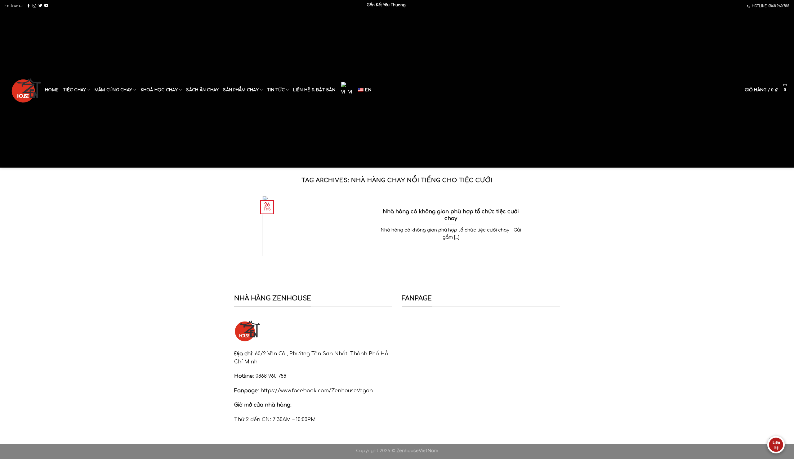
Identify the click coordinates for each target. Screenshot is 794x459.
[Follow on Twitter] (40, 6)
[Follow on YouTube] (46, 6)
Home (52, 90)
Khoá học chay (159, 90)
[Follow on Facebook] (28, 6)
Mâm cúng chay (113, 90)
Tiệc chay (74, 90)
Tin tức (276, 90)
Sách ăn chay (202, 90)
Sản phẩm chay (240, 90)
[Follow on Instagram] (34, 6)
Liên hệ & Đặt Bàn (314, 90)
